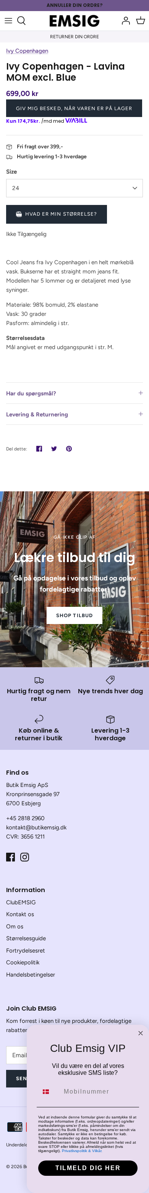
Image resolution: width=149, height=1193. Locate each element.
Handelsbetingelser (30, 974)
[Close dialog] (140, 1033)
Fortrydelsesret (25, 950)
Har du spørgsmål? (31, 393)
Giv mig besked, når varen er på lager (74, 108)
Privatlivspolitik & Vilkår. (82, 1151)
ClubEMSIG (21, 902)
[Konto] (123, 20)
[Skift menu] (8, 20)
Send (23, 1078)
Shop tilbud (74, 615)
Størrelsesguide (26, 938)
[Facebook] (10, 857)
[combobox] (49, 1091)
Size (11, 171)
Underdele (17, 1144)
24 (15, 188)
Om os (14, 926)
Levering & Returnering (37, 414)
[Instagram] (24, 857)
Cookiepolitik (22, 962)
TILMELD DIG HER (88, 1168)
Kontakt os (20, 914)
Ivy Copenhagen (27, 50)
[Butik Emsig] (74, 21)
